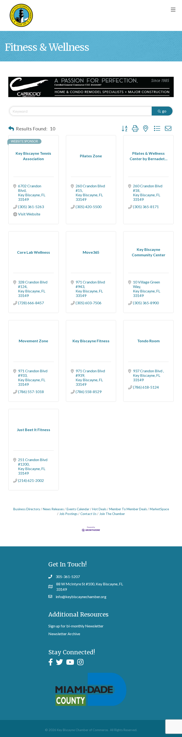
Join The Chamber (112, 514)
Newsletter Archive (64, 633)
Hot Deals (99, 509)
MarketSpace (159, 509)
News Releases (53, 509)
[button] (11, 128)
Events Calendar (78, 509)
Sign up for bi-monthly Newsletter (76, 626)
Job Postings (68, 514)
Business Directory (26, 509)
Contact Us (88, 514)
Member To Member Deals (128, 509)
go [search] (164, 111)
